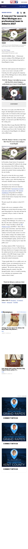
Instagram (9, 302)
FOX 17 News (7, 50)
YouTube (15, 302)
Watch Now (23, 2)
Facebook (13, 300)
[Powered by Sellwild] (24, 396)
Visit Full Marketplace (21, 312)
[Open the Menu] (2, 2)
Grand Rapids (7, 12)
